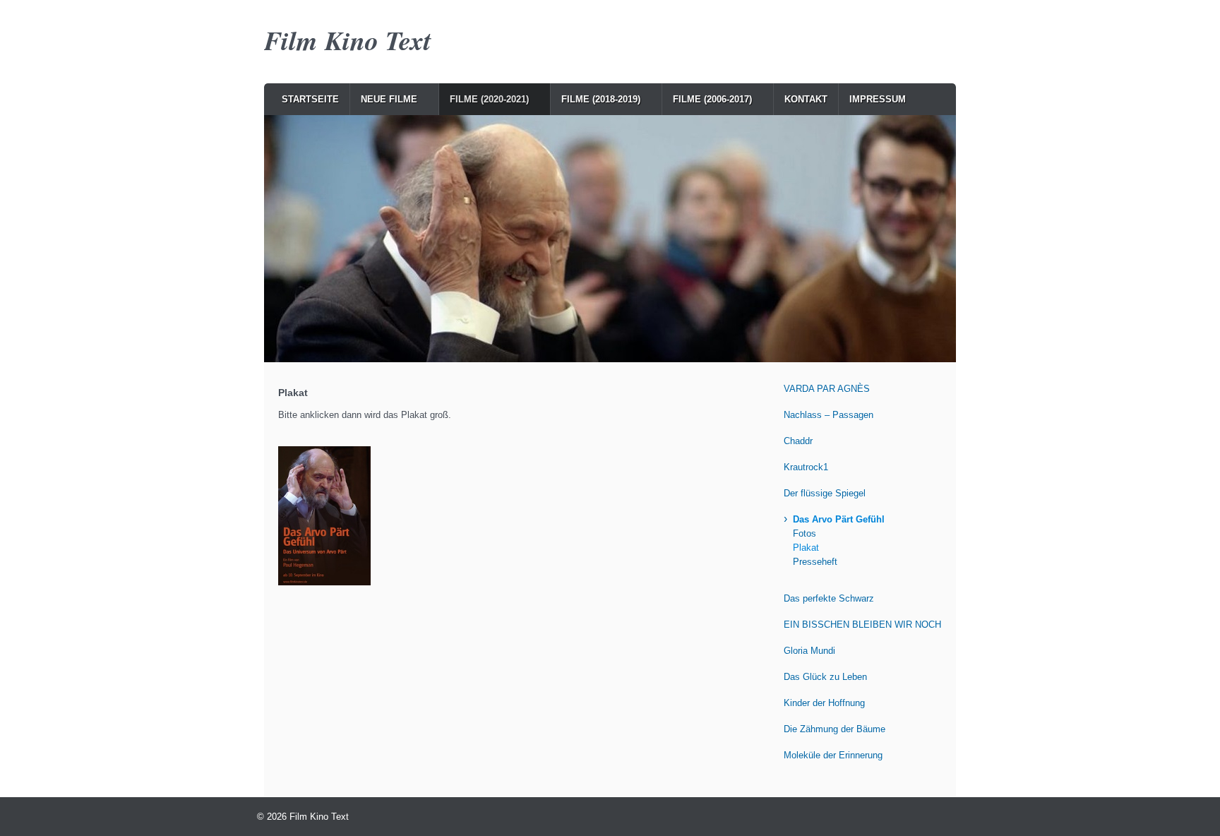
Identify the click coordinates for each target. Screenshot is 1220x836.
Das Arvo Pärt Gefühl (839, 519)
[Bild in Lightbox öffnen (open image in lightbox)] (324, 515)
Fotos (804, 533)
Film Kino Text (347, 40)
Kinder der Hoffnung (824, 703)
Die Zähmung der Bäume (834, 729)
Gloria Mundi (809, 650)
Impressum (877, 99)
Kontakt (805, 99)
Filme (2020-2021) (489, 99)
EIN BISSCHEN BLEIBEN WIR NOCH (862, 624)
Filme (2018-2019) (600, 99)
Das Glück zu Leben (825, 676)
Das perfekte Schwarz (829, 598)
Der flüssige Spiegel (825, 493)
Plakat (806, 547)
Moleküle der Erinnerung (833, 755)
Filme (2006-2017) (712, 99)
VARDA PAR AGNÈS (827, 388)
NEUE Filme (389, 99)
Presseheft (815, 561)
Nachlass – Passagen (828, 415)
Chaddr (798, 441)
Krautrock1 (806, 467)
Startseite (310, 99)
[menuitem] (310, 99)
